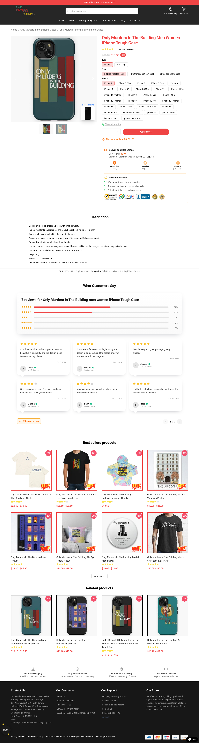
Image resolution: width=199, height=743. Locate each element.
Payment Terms (109, 700)
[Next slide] (93, 79)
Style (104, 69)
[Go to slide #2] (62, 129)
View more (99, 576)
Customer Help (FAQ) (111, 713)
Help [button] (194, 739)
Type (104, 60)
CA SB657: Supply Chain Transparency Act (76, 713)
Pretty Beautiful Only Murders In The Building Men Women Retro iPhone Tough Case (120, 643)
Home (14, 29)
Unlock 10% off (5, 730)
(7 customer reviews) (124, 49)
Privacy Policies (64, 705)
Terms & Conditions (65, 700)
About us (61, 696)
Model (105, 78)
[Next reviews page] (179, 421)
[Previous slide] (15, 79)
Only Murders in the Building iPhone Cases (81, 29)
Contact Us (107, 709)
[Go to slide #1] (46, 129)
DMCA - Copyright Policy (68, 709)
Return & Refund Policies (113, 705)
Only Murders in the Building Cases (38, 29)
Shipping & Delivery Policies (114, 696)
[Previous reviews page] (165, 421)
